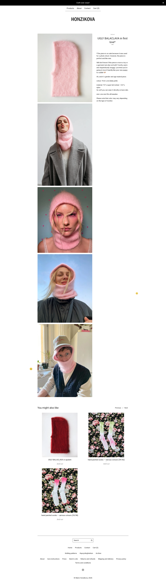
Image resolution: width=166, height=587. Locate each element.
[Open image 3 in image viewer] (65, 220)
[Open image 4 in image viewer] (65, 288)
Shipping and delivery (105, 559)
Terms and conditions (83, 563)
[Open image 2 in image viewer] (65, 145)
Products (70, 8)
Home (70, 548)
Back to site (73, 559)
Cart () (96, 8)
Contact (87, 8)
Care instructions (53, 559)
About (79, 8)
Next (126, 408)
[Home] (83, 19)
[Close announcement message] (163, 2)
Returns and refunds (87, 559)
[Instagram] (83, 570)
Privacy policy (121, 559)
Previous (118, 408)
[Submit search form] (92, 540)
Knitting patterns (71, 553)
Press (64, 559)
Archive (98, 553)
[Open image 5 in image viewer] (65, 360)
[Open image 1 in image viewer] (65, 68)
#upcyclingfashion (86, 553)
